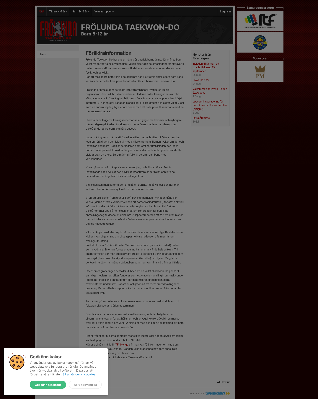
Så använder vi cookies (79, 374)
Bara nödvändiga (85, 385)
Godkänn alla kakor (48, 385)
